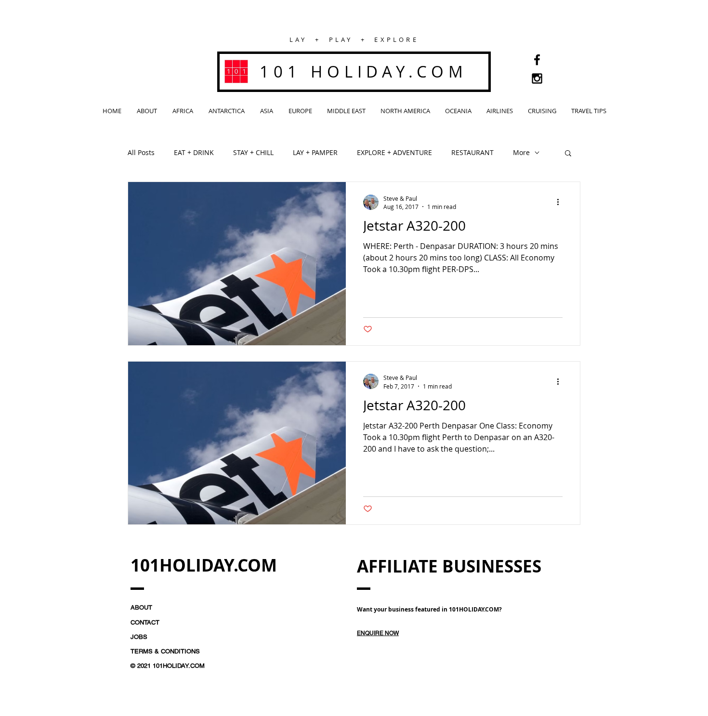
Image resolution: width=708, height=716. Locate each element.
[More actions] (561, 202)
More (521, 152)
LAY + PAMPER (315, 152)
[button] (568, 154)
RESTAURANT (472, 152)
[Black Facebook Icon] (537, 59)
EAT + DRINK (194, 152)
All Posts (141, 152)
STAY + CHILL (253, 152)
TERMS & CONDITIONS (165, 651)
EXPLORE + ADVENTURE (394, 152)
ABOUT (141, 607)
